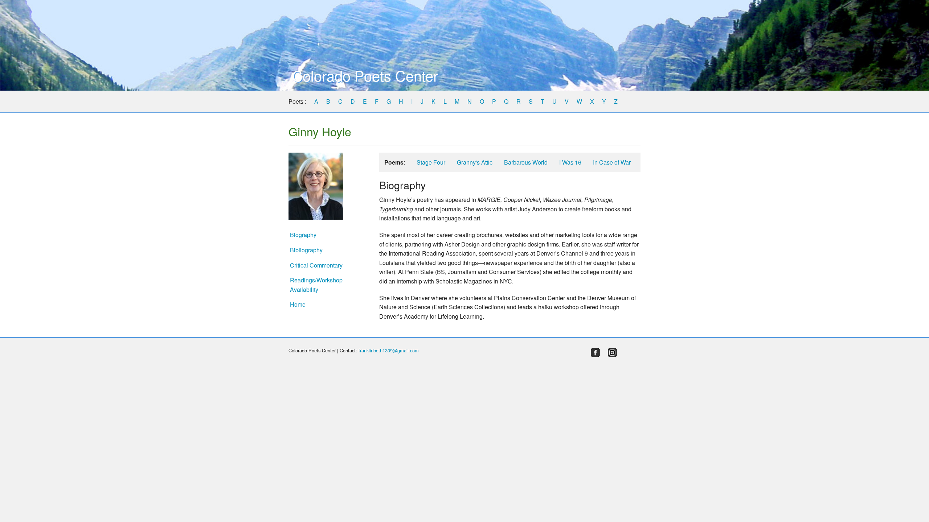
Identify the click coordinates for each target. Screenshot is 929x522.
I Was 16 (570, 162)
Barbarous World (526, 162)
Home (298, 304)
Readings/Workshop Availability (316, 285)
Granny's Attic (474, 162)
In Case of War (612, 162)
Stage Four (431, 162)
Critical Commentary (316, 265)
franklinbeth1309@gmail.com (389, 350)
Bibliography (306, 250)
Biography (303, 235)
